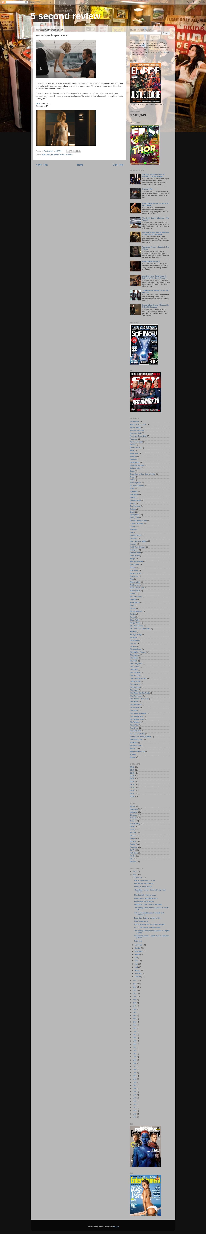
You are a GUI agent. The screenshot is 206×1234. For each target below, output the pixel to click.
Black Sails (134, 453)
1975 (135, 1104)
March (137, 970)
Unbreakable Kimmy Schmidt (140, 737)
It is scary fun (147, 189)
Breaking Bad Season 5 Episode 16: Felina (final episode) (155, 306)
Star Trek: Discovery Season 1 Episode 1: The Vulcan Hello (153, 175)
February (138, 973)
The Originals (135, 707)
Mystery (133, 841)
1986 (135, 1069)
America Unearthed (137, 430)
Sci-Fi (132, 850)
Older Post (118, 164)
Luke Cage (134, 570)
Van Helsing (134, 743)
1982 (135, 1082)
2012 (135, 990)
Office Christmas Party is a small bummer (149, 924)
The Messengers (136, 696)
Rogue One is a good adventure (146, 898)
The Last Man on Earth (138, 678)
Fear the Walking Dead (138, 521)
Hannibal (133, 529)
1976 (135, 1101)
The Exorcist (134, 667)
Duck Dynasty (135, 506)
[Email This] (68, 151)
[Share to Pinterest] (79, 151)
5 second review (65, 16)
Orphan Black (135, 591)
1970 (135, 1117)
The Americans (135, 649)
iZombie (133, 757)
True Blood (134, 728)
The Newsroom (135, 704)
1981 (135, 1085)
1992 (135, 1050)
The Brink (133, 661)
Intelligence (134, 550)
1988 (135, 1063)
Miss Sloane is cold (141, 921)
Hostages (133, 538)
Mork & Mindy (135, 582)
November (139, 945)
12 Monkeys (134, 421)
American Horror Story (138, 436)
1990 (135, 1057)
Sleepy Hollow (135, 623)
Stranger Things (136, 635)
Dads (132, 488)
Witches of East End (137, 751)
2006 (135, 1009)
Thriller (132, 856)
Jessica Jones (135, 553)
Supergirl (133, 637)
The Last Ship (135, 681)
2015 (135, 981)
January (138, 977)
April (136, 967)
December (139, 877)
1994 (135, 1044)
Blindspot (133, 456)
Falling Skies (134, 515)
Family (132, 830)
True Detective (135, 731)
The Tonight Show (136, 716)
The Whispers (135, 722)
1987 (135, 1066)
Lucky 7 (133, 567)
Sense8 (133, 617)
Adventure (55, 155)
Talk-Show (134, 853)
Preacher (133, 599)
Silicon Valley (134, 620)
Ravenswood (135, 602)
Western (133, 862)
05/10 (132, 782)
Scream (133, 608)
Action (132, 806)
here (165, 52)
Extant (132, 512)
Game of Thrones (136, 523)
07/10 (132, 787)
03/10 (132, 776)
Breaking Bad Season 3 (151, 261)
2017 (135, 872)
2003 (135, 1019)
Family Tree (134, 518)
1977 (135, 1098)
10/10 (132, 796)
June (137, 961)
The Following (135, 672)
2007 (135, 1006)
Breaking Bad (135, 462)
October (138, 948)
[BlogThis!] (70, 151)
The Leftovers (135, 684)
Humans (133, 544)
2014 (135, 984)
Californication (135, 468)
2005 (135, 1012)
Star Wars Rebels (136, 626)
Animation (133, 812)
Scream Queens (136, 611)
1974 (135, 1107)
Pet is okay (138, 941)
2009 (135, 1000)
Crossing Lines (135, 483)
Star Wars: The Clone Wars (140, 629)
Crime (132, 821)
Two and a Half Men (137, 734)
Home (80, 164)
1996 (135, 1038)
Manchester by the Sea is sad (145, 895)
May (136, 964)
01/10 (132, 770)
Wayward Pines (136, 745)
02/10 (132, 773)
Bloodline (133, 459)
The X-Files (134, 725)
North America (135, 585)
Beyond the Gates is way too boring (147, 918)
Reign (132, 605)
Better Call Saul (135, 448)
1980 (135, 1088)
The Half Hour (135, 675)
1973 (135, 1111)
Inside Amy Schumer (137, 547)
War (131, 859)
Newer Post (42, 164)
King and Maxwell (136, 561)
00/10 (132, 767)
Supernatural (134, 640)
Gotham (133, 526)
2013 (135, 987)
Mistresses (134, 576)
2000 (135, 1025)
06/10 (132, 785)
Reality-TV (134, 844)
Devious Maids (135, 500)
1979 (135, 1092)
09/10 (132, 793)
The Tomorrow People (138, 713)
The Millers (134, 702)
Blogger (116, 1227)
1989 (135, 1060)
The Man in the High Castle (140, 693)
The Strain (134, 710)
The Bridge (134, 658)
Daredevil (133, 491)
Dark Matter (134, 494)
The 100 (133, 643)
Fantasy (133, 832)
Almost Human (135, 427)
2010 (135, 996)
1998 (135, 1031)
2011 (135, 993)
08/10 (44, 155)
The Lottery (134, 690)
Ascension (134, 439)
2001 (135, 1022)
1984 (135, 1076)
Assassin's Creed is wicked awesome (148, 904)
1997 (135, 1035)
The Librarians (135, 687)
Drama (62, 155)
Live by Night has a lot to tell (144, 880)
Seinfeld (133, 614)
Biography (134, 815)
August (137, 954)
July (136, 957)
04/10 (132, 779)
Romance (69, 155)
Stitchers (133, 631)
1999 (135, 1028)
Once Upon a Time (137, 588)
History (132, 835)
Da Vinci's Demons (137, 486)
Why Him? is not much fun (143, 883)
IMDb (38, 104)
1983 (135, 1079)
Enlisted (133, 509)
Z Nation (133, 754)
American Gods (136, 433)
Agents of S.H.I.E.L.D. (138, 424)
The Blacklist (134, 655)
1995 (135, 1041)
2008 (135, 1003)
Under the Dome (136, 739)
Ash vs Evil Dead (136, 442)
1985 (135, 1073)
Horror (132, 838)
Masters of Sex (135, 573)
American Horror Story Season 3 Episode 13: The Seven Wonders (154, 277)
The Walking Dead (137, 719)
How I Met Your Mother (138, 541)
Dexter (132, 503)
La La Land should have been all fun (147, 927)
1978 (135, 1095)
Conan (132, 477)
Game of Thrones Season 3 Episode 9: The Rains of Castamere (155, 233)
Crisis (132, 480)
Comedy (133, 818)
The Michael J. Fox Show (139, 699)
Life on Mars (134, 564)
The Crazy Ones (136, 664)
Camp (132, 471)
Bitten (132, 451)
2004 (135, 1015)
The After (133, 646)
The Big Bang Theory (138, 652)
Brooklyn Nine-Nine (137, 465)
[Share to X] (73, 151)
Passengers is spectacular (144, 901)
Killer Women (135, 556)
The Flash (134, 670)
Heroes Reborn (135, 535)
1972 (135, 1114)
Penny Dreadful (135, 596)
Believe (132, 445)
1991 (135, 1054)
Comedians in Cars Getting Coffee (142, 474)
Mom (132, 579)
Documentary (135, 824)
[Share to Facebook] (76, 151)
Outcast (133, 594)
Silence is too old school (143, 887)
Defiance (133, 497)
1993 (135, 1047)
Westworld (134, 748)
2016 (48, 155)
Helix (132, 532)
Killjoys (132, 559)
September (139, 951)
